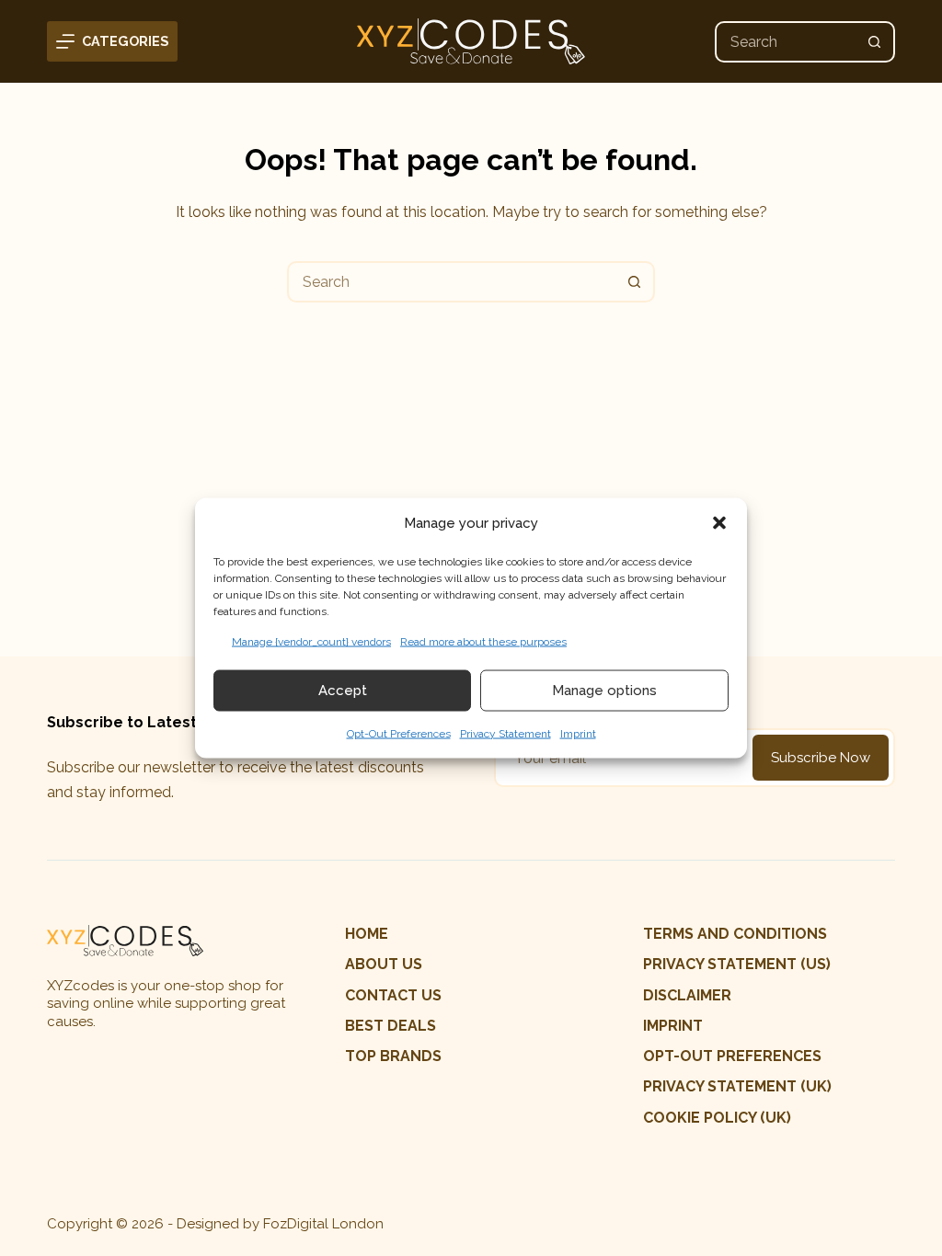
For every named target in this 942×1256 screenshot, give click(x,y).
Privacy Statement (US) (737, 964)
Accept (342, 690)
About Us (383, 964)
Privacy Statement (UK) (737, 1086)
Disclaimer (687, 995)
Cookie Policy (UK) (717, 1117)
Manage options (604, 690)
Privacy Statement (505, 732)
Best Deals (390, 1025)
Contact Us (393, 995)
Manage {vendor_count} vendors (311, 640)
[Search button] (874, 42)
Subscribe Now (820, 757)
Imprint (578, 732)
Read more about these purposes (483, 640)
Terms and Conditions (735, 933)
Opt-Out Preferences (399, 732)
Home (366, 933)
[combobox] (786, 42)
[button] (719, 523)
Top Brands (393, 1056)
